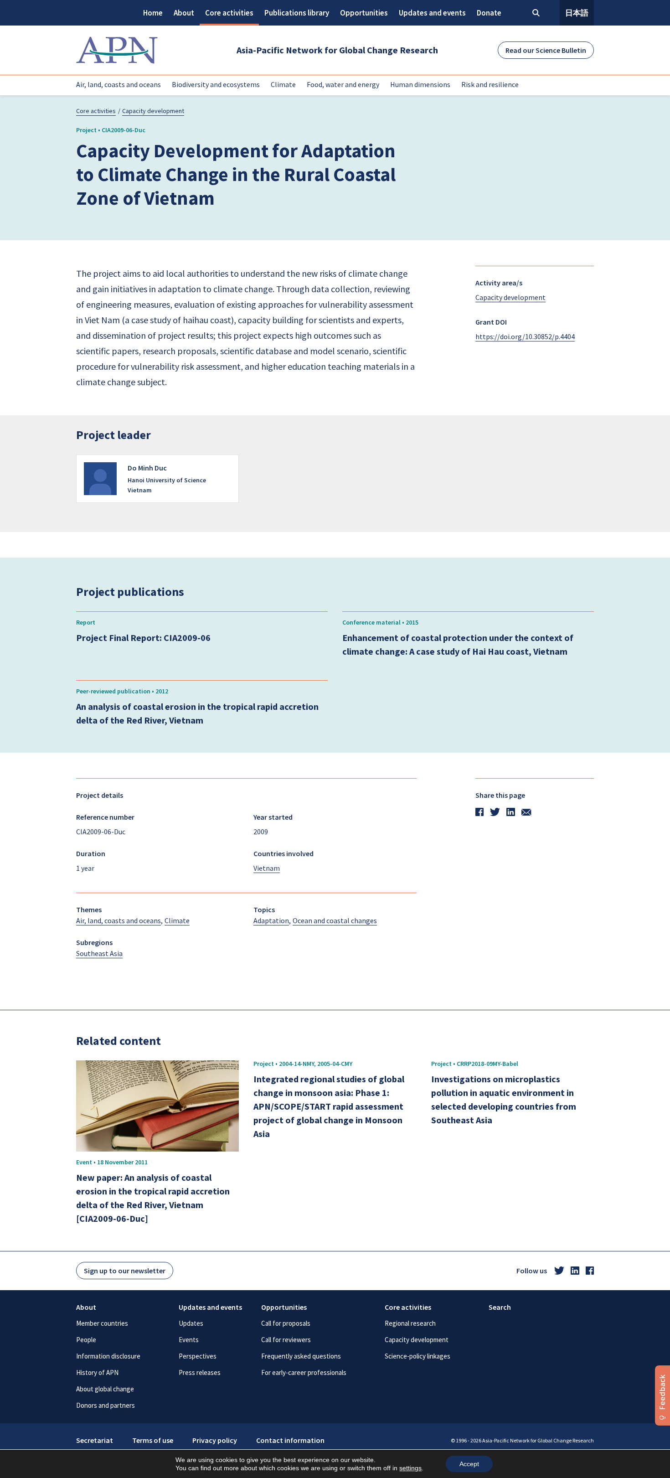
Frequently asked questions (301, 1356)
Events (189, 1339)
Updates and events (432, 13)
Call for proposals (285, 1323)
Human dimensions (420, 84)
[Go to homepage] (117, 50)
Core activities (229, 13)
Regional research (410, 1323)
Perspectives (197, 1356)
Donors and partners (105, 1405)
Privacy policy (214, 1440)
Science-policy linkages (417, 1356)
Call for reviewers (286, 1339)
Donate (489, 13)
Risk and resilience (490, 84)
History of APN (97, 1372)
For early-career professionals (303, 1372)
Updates (191, 1323)
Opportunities (364, 13)
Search (500, 1307)
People (86, 1339)
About (184, 13)
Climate (283, 84)
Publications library (296, 13)
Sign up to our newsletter (124, 1270)
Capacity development (153, 111)
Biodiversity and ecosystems (216, 84)
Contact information (290, 1440)
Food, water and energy (343, 84)
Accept (469, 1464)
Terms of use (152, 1440)
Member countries (102, 1323)
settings (410, 1468)
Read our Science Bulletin (545, 50)
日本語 (576, 13)
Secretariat (94, 1440)
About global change (105, 1389)
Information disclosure (108, 1356)
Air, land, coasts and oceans (118, 84)
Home (153, 13)
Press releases (200, 1372)
